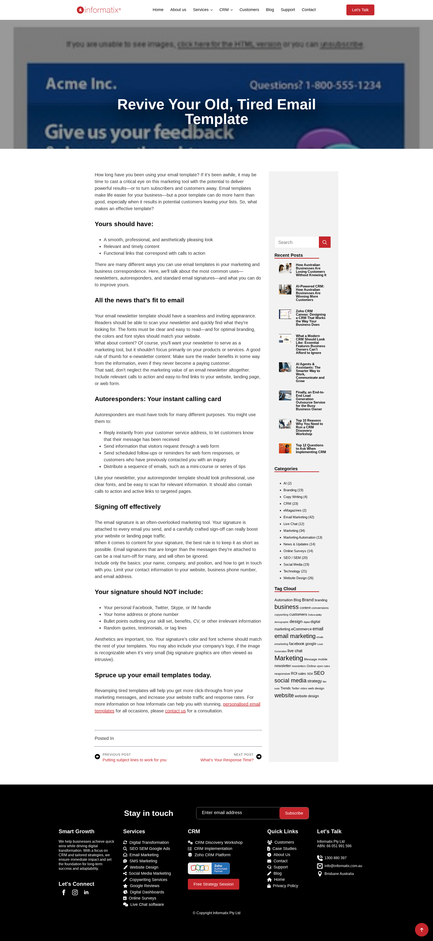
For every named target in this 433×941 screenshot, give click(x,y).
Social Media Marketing (149, 873)
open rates (323, 666)
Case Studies (283, 848)
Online (311, 666)
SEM (310, 673)
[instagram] (75, 892)
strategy (314, 681)
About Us (280, 854)
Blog (270, 9)
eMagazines (292, 510)
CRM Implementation (212, 848)
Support (288, 9)
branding (321, 600)
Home (158, 9)
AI (285, 483)
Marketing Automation (299, 537)
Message (310, 659)
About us (178, 9)
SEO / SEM (292, 558)
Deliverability (315, 614)
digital (307, 622)
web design (316, 688)
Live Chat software (146, 904)
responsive (282, 673)
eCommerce (301, 629)
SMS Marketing (142, 861)
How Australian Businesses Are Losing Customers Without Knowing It (311, 270)
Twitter (295, 688)
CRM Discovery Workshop (218, 842)
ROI (294, 673)
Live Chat (290, 524)
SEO (319, 673)
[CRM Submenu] (231, 10)
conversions (320, 608)
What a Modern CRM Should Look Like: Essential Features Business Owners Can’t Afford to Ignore (310, 344)
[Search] (325, 242)
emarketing (281, 644)
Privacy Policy (284, 886)
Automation (283, 600)
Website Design (295, 578)
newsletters (299, 666)
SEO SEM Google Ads (148, 848)
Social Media (292, 564)
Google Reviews (143, 886)
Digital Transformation (148, 842)
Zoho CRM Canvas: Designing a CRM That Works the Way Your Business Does (311, 317)
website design (307, 696)
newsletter (282, 666)
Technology (291, 571)
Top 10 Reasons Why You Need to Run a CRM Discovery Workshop (309, 427)
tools (277, 688)
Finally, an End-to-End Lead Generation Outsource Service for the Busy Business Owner (310, 400)
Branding (290, 490)
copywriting (281, 614)
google (310, 644)
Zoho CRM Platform (211, 855)
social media (290, 680)
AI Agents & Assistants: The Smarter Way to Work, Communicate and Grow (310, 372)
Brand (308, 599)
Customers (249, 9)
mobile (322, 659)
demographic (281, 622)
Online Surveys (294, 551)
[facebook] (64, 892)
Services (201, 9)
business (286, 607)
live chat (295, 650)
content (305, 608)
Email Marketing (295, 517)
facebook (296, 644)
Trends (286, 688)
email (318, 628)
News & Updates (296, 544)
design (296, 621)
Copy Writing (292, 497)
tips (325, 681)
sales (302, 673)
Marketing (290, 530)
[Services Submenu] (211, 10)
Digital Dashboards (146, 892)
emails (319, 637)
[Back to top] (421, 929)
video (303, 688)
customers (298, 614)
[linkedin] (86, 892)
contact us (175, 710)
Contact (309, 9)
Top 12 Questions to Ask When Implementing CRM (311, 448)
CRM (224, 9)
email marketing (295, 636)
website (284, 695)
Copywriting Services (147, 879)
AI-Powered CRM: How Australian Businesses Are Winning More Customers (310, 293)
